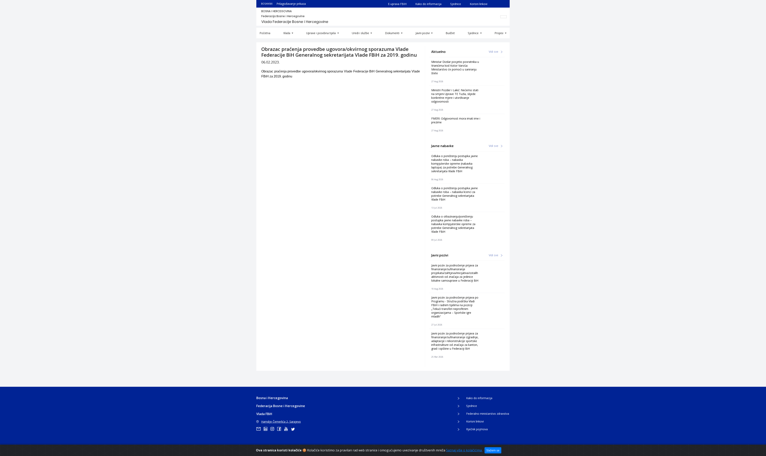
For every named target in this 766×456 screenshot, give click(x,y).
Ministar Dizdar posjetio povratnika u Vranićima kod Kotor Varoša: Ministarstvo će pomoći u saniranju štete (455, 67)
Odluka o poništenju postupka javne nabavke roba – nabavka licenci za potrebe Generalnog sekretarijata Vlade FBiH (454, 193)
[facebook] (280, 429)
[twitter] (294, 429)
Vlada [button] (287, 33)
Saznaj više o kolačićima (464, 450)
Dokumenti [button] (392, 33)
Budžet (450, 33)
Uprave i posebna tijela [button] (321, 33)
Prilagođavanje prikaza (291, 4)
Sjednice (455, 4)
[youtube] (287, 429)
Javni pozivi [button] (423, 33)
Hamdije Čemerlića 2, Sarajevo (281, 421)
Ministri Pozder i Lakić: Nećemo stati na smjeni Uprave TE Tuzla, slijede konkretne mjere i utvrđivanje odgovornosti (454, 95)
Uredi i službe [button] (361, 33)
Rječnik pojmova (477, 429)
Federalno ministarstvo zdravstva (487, 413)
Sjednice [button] (473, 33)
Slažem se (492, 450)
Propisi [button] (499, 33)
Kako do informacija (428, 4)
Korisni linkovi (478, 4)
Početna (265, 33)
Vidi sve (494, 51)
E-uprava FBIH (397, 4)
